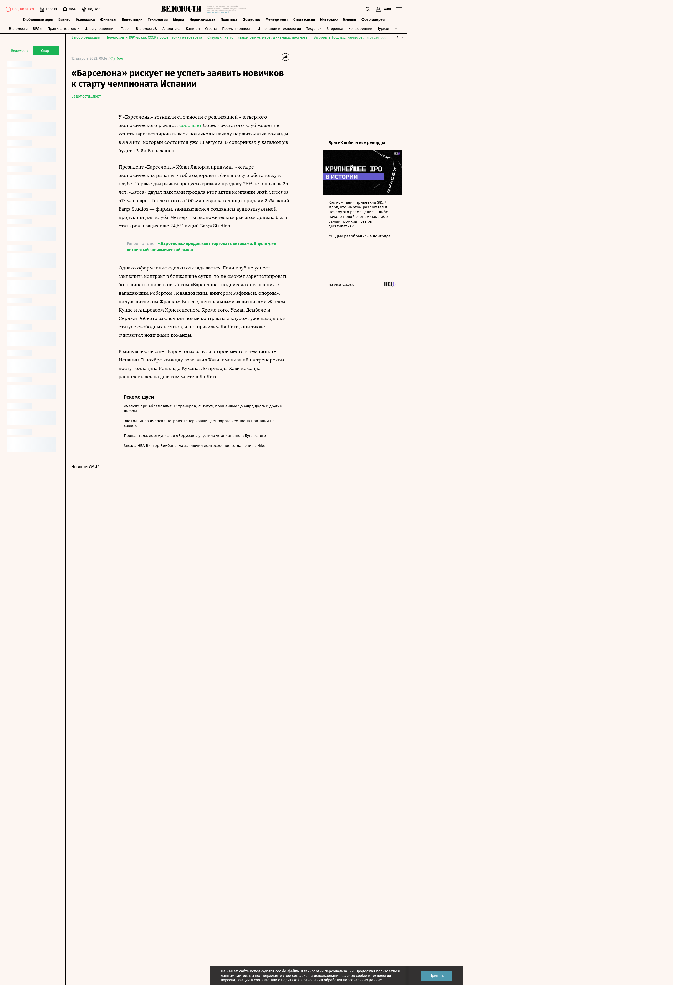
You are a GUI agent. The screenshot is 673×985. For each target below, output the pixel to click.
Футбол (116, 58)
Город (126, 29)
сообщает (190, 125)
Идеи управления (100, 29)
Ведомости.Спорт (86, 96)
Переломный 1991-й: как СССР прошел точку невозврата (153, 37)
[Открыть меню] (399, 9)
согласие (300, 975)
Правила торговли (63, 29)
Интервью (329, 19)
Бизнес (64, 19)
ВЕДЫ (37, 29)
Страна (211, 29)
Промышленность (237, 29)
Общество (251, 19)
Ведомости (18, 29)
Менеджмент (277, 19)
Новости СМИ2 (85, 466)
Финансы (108, 19)
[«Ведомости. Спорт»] (182, 9)
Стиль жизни (304, 19)
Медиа (178, 19)
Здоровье (335, 29)
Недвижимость (202, 19)
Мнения (349, 19)
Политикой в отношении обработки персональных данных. (332, 980)
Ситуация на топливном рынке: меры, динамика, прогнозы (257, 37)
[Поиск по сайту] (367, 9)
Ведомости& (146, 29)
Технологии (158, 19)
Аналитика (171, 29)
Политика (229, 19)
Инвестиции (132, 19)
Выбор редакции (85, 37)
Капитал (193, 29)
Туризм (383, 29)
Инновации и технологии (279, 29)
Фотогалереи (373, 19)
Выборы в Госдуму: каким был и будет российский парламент (367, 37)
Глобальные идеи (38, 19)
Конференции (360, 29)
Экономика (85, 19)
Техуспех (314, 29)
